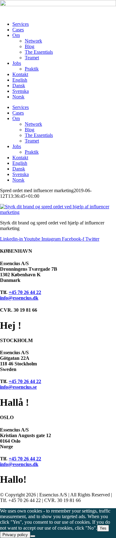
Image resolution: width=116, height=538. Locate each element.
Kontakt (20, 74)
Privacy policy (15, 534)
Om (16, 35)
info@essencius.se (18, 387)
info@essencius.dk (19, 298)
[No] (32, 536)
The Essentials (39, 52)
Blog (29, 46)
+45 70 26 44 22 (25, 292)
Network (33, 40)
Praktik (32, 68)
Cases (18, 29)
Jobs (16, 63)
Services (20, 24)
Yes (103, 528)
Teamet (32, 57)
